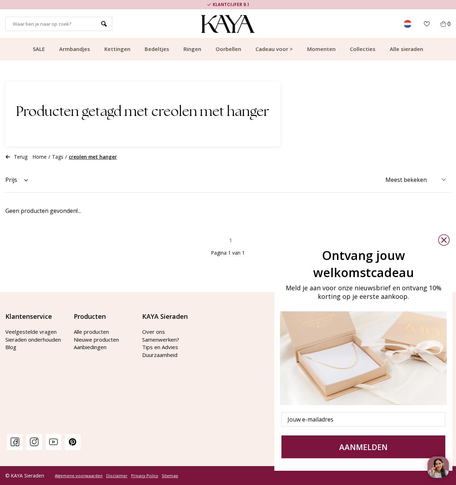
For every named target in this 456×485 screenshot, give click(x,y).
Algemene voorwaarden (79, 476)
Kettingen (117, 48)
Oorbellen (228, 48)
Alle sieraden (406, 48)
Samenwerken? (160, 339)
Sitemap (170, 476)
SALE (39, 48)
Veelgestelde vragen (31, 331)
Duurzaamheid (159, 354)
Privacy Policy (144, 476)
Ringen (192, 48)
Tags (57, 156)
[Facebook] (15, 442)
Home (40, 156)
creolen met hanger (93, 156)
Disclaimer (117, 476)
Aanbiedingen (90, 347)
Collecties (362, 48)
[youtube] (53, 442)
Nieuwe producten (96, 339)
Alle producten (91, 331)
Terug (20, 156)
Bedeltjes (157, 48)
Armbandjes (74, 48)
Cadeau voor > (274, 48)
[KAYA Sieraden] (228, 24)
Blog (10, 347)
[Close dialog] (444, 240)
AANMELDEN (363, 446)
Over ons (153, 331)
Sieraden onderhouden (33, 339)
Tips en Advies (160, 347)
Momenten (321, 48)
